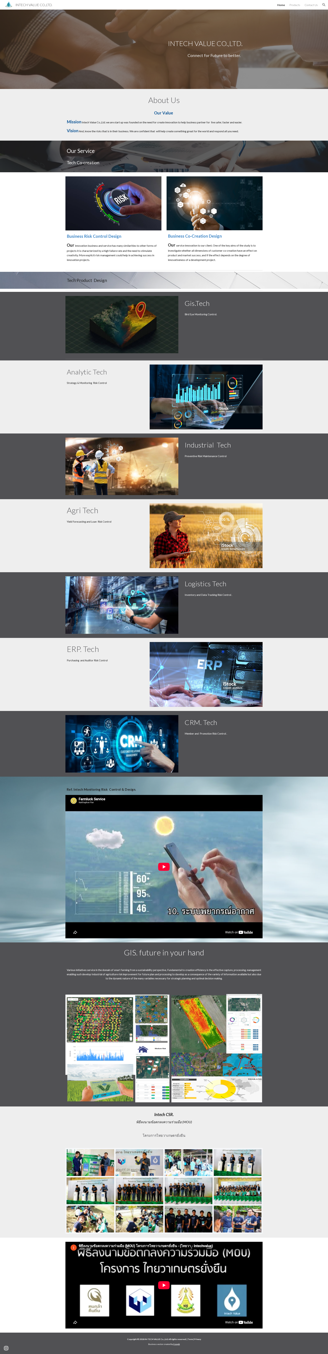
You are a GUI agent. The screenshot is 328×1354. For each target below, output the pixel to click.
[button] (324, 5)
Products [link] (294, 5)
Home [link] (281, 5)
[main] (215, 43)
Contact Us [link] (311, 5)
